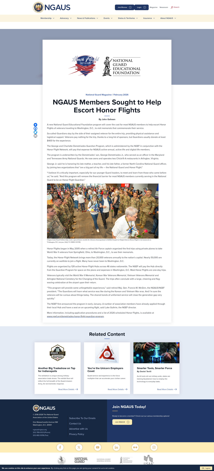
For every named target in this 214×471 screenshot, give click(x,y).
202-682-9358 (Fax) (40, 435)
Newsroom (164, 7)
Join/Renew (122, 7)
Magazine (153, 7)
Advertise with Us (78, 428)
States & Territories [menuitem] (126, 18)
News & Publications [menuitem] (86, 18)
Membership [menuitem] (46, 18)
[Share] (35, 125)
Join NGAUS (120, 422)
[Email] (35, 136)
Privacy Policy (76, 434)
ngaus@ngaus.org (40, 430)
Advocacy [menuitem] (64, 18)
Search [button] (176, 7)
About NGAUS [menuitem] (166, 18)
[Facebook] (35, 128)
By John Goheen (107, 119)
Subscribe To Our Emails (82, 418)
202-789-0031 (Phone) (41, 432)
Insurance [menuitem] (147, 18)
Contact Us (75, 423)
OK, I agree (206, 468)
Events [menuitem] (107, 18)
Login (139, 7)
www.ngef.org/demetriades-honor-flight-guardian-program (75, 316)
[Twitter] (35, 132)
